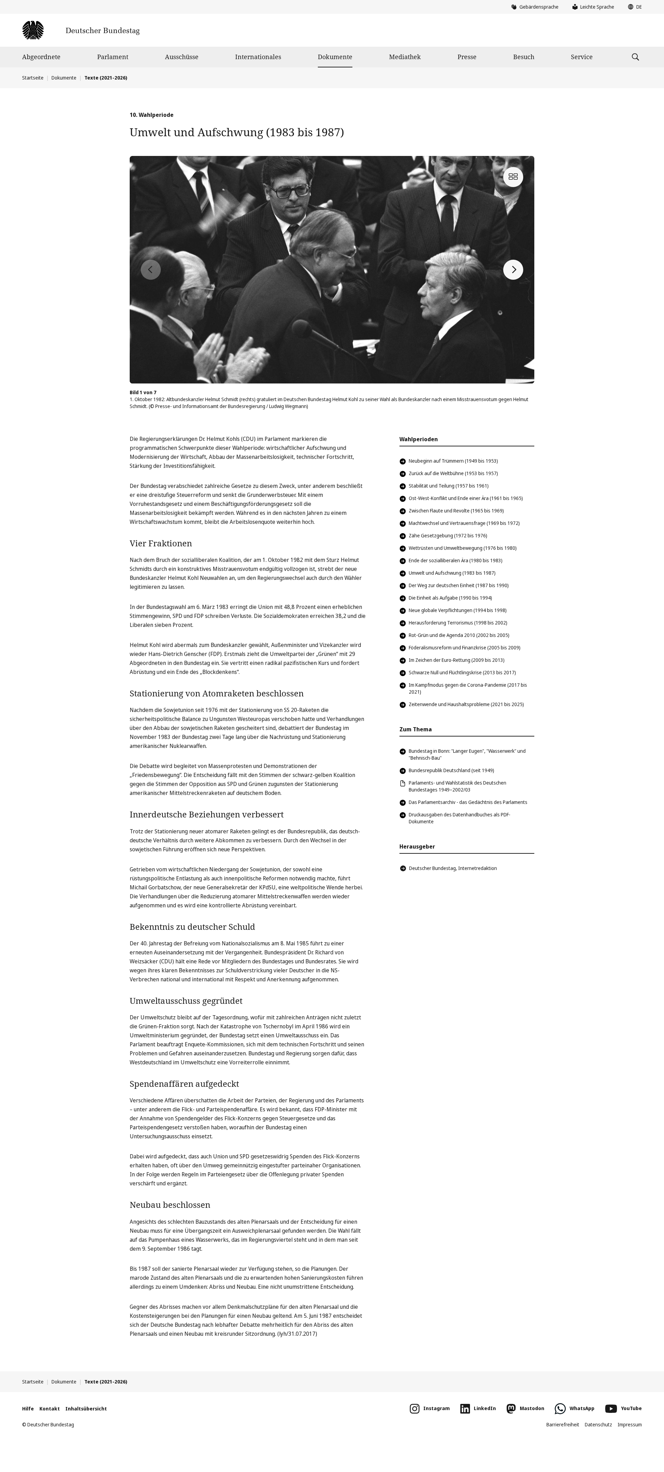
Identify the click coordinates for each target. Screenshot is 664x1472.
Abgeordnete (41, 57)
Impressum (630, 1424)
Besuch (523, 57)
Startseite (33, 77)
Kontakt (49, 1408)
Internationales (258, 57)
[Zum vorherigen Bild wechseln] (151, 270)
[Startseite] (80, 30)
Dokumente (335, 57)
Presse (467, 57)
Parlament (112, 57)
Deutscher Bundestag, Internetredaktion (453, 868)
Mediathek (405, 57)
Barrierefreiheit (562, 1424)
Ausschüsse (182, 57)
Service (582, 57)
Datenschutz (598, 1424)
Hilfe (28, 1408)
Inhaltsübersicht (86, 1408)
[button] (633, 7)
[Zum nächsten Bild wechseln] (513, 270)
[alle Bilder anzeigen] (513, 177)
